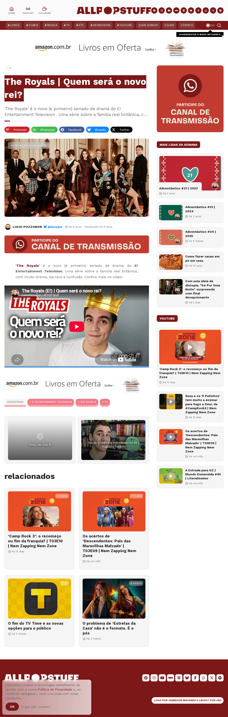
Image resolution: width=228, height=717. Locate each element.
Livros (15, 25)
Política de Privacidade (55, 689)
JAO (218, 700)
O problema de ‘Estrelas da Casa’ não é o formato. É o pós (109, 628)
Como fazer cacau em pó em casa (202, 258)
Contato (187, 25)
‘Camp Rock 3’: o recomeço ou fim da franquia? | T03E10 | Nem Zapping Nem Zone (35, 541)
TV (68, 25)
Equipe (169, 25)
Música (52, 25)
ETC (81, 25)
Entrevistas (101, 25)
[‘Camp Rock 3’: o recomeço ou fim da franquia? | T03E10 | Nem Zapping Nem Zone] (39, 511)
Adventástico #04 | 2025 (200, 233)
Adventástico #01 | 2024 (200, 209)
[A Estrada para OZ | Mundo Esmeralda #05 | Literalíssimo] (171, 476)
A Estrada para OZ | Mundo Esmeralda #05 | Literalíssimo (203, 474)
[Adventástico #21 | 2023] (190, 173)
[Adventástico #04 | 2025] (171, 237)
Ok (12, 706)
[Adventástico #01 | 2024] (171, 212)
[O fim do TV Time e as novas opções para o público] (39, 599)
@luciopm (54, 227)
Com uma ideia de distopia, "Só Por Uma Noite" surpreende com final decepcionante (202, 289)
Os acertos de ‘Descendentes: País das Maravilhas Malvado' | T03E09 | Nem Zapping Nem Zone (109, 546)
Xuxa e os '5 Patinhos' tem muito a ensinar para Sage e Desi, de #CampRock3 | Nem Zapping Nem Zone (202, 404)
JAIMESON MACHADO (182, 700)
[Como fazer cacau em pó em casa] (171, 262)
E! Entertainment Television (52, 401)
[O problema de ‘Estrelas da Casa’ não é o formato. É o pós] (114, 599)
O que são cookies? (36, 707)
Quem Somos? (148, 25)
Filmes (33, 25)
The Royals (88, 401)
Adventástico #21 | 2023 (178, 188)
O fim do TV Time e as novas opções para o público (35, 625)
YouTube (126, 25)
